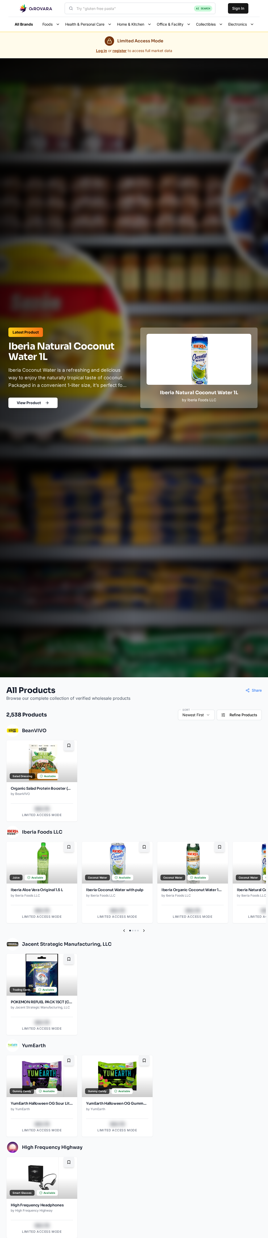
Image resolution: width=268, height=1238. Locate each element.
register (120, 50)
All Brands (24, 24)
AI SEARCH (203, 8)
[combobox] (140, 8)
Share (257, 690)
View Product (29, 402)
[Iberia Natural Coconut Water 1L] (199, 368)
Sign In (238, 8)
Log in (101, 50)
